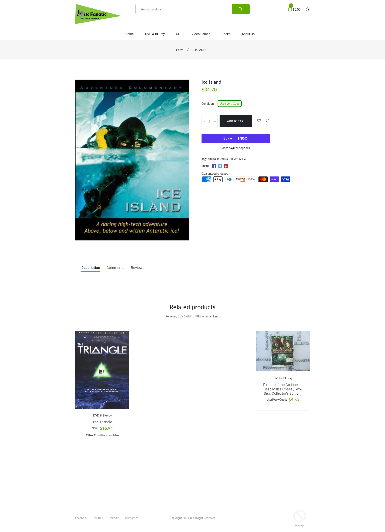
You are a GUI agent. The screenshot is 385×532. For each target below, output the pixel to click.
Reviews (138, 268)
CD (178, 34)
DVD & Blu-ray (155, 34)
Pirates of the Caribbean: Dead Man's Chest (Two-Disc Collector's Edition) (282, 389)
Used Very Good (230, 103)
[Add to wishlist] (259, 121)
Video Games (200, 34)
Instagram (131, 518)
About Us (248, 34)
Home (129, 34)
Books (226, 34)
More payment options (235, 148)
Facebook (81, 518)
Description (90, 268)
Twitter (98, 518)
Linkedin (114, 518)
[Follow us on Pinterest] (226, 166)
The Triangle (102, 422)
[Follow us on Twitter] (220, 166)
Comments (115, 268)
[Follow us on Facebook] (214, 166)
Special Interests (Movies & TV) (227, 158)
